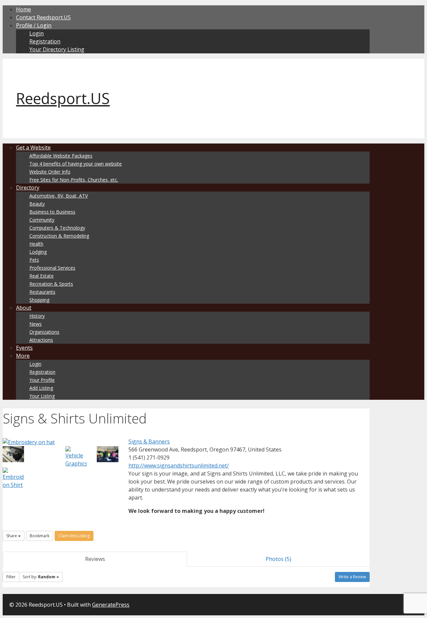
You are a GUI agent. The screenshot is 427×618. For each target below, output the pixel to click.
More (23, 355)
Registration (44, 41)
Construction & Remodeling (59, 236)
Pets (34, 260)
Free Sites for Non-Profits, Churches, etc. (73, 180)
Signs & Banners (149, 441)
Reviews (95, 559)
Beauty (37, 204)
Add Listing (41, 388)
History (37, 316)
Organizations (44, 332)
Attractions (41, 340)
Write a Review (352, 577)
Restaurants (42, 292)
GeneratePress (110, 604)
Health (36, 244)
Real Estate (41, 276)
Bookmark (39, 536)
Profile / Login (33, 25)
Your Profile (42, 380)
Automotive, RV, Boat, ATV (58, 196)
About (23, 307)
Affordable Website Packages (60, 155)
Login (36, 33)
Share (12, 536)
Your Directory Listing (56, 49)
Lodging (38, 252)
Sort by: (39, 577)
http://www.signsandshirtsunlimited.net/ (178, 465)
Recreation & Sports (51, 284)
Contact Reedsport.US (43, 17)
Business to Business (52, 212)
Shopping (39, 300)
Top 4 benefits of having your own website (75, 164)
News (35, 324)
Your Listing (42, 396)
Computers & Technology (57, 228)
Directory (27, 187)
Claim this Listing (74, 536)
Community (41, 220)
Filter (11, 577)
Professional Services (52, 268)
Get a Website (33, 147)
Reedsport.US (63, 98)
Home (23, 9)
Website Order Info (49, 172)
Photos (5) (278, 559)
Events (24, 347)
